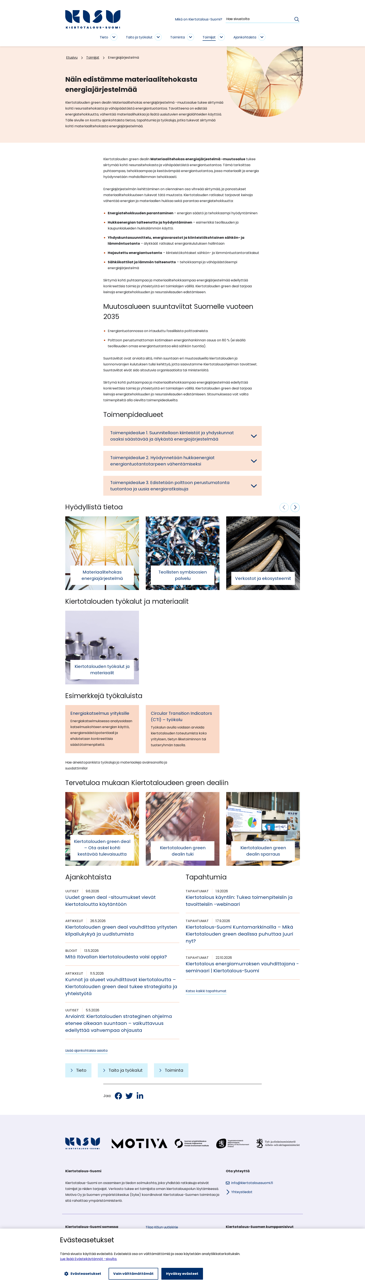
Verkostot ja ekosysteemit (263, 578)
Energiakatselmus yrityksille (99, 713)
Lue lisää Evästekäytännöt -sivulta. (88, 1258)
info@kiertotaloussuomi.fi (252, 1182)
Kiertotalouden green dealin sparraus (263, 851)
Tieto (104, 37)
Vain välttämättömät (133, 1273)
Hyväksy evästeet (182, 1273)
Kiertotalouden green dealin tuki (183, 851)
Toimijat (209, 37)
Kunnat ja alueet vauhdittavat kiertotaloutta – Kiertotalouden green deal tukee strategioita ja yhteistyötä (121, 986)
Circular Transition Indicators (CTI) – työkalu (181, 716)
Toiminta (177, 37)
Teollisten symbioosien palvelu (182, 575)
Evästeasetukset (86, 1273)
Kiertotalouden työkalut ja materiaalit (102, 669)
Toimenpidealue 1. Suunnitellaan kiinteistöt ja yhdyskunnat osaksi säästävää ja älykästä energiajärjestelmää (172, 436)
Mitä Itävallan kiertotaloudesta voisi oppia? (116, 957)
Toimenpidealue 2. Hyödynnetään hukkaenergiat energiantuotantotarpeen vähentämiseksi (162, 461)
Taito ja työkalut (139, 37)
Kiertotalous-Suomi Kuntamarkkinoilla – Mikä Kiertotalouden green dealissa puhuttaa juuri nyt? (239, 934)
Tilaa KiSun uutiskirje (162, 1227)
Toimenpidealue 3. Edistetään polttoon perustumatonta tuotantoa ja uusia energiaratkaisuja (170, 486)
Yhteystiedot (241, 1192)
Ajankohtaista (244, 37)
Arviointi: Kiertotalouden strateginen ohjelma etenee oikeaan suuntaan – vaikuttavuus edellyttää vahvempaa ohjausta (118, 1023)
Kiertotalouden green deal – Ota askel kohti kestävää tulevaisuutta (102, 847)
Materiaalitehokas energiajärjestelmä (102, 575)
